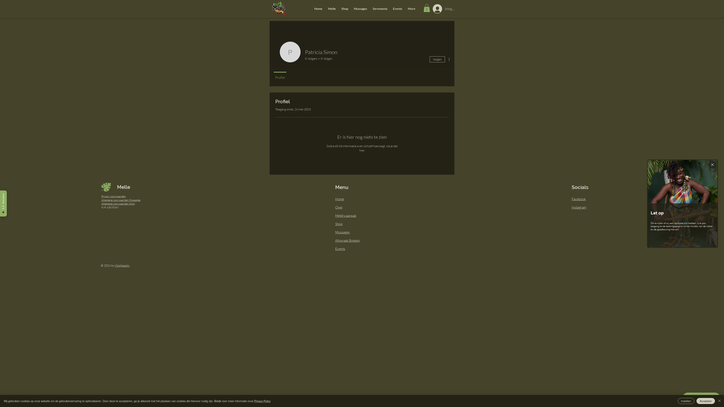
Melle (123, 187)
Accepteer (706, 401)
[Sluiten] (719, 401)
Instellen (686, 401)
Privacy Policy (262, 401)
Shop (339, 224)
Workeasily (122, 265)
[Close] (712, 164)
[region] (683, 204)
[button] (332, 8)
